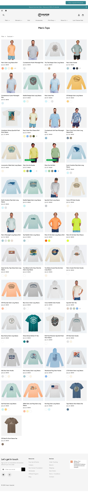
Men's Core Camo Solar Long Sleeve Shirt (74, 131)
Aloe (49, 171)
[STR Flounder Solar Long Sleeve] (11, 290)
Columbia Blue (27, 136)
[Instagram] (2, 10)
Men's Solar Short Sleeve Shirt (31, 130)
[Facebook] (6, 10)
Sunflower (12, 68)
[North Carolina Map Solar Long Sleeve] (11, 187)
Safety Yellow (49, 241)
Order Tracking (53, 462)
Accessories (39, 20)
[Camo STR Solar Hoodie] (76, 187)
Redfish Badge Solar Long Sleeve (32, 95)
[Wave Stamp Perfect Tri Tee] (33, 323)
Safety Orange (46, 241)
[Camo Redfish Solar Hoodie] (55, 290)
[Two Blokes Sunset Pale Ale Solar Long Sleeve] (55, 255)
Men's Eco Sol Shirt (50, 165)
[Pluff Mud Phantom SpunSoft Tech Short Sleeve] (55, 323)
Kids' (29, 20)
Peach (3, 308)
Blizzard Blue (77, 308)
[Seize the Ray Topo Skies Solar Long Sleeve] (11, 255)
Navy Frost (27, 341)
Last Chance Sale (78, 20)
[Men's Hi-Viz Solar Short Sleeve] (76, 222)
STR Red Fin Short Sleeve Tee (9, 438)
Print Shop (51, 20)
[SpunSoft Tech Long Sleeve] (55, 187)
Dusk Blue (68, 409)
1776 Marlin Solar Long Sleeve (74, 370)
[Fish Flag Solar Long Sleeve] (55, 391)
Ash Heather (46, 206)
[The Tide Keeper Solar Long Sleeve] (55, 49)
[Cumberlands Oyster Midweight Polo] (11, 83)
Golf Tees (46, 138)
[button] (83, 15)
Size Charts (52, 471)
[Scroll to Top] (85, 483)
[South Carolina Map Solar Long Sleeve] (76, 152)
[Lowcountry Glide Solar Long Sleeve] (11, 152)
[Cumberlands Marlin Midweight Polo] (33, 49)
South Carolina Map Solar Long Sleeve (75, 166)
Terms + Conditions (54, 474)
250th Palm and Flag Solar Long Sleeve (32, 404)
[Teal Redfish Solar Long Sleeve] (33, 222)
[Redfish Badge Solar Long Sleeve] (33, 83)
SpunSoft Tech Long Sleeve (52, 200)
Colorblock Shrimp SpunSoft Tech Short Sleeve (10, 131)
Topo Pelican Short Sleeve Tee (74, 403)
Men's (6, 20)
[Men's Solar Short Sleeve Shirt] (33, 117)
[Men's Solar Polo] (55, 83)
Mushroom (3, 444)
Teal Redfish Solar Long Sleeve (31, 235)
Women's (18, 20)
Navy (74, 68)
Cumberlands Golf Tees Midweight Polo (54, 131)
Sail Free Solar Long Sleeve (8, 403)
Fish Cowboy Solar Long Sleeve (31, 370)
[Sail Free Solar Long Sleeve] (11, 391)
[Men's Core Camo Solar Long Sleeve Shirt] (76, 117)
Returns (51, 465)
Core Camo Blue (68, 138)
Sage (9, 241)
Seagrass (6, 68)
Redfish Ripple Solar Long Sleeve (32, 200)
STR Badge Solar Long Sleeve (74, 95)
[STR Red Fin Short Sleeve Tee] (11, 425)
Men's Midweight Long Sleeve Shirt (11, 235)
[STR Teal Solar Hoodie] (76, 323)
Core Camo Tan (71, 138)
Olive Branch (27, 171)
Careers (31, 465)
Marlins (24, 68)
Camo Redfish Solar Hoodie (52, 303)
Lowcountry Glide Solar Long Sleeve (11, 165)
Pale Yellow (24, 136)
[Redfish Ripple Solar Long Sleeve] (33, 187)
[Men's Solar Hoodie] (76, 49)
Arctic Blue (46, 101)
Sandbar (9, 68)
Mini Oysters (3, 103)
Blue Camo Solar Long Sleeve (31, 303)
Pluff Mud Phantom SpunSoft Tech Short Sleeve (54, 336)
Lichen (24, 171)
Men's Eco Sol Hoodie (29, 165)
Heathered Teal (24, 341)
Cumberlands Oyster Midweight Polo (10, 96)
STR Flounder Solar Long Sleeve (10, 303)
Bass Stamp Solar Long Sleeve (9, 336)
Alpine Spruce (74, 308)
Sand (68, 308)
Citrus (3, 68)
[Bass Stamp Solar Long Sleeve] (11, 323)
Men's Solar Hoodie (71, 62)
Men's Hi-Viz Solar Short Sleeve (75, 235)
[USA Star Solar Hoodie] (11, 358)
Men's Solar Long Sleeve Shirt (9, 62)
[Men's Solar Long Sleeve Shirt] (11, 49)
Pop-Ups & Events (34, 462)
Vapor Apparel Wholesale (75, 2)
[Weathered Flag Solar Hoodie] (55, 358)
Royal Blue (55, 171)
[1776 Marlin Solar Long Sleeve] (76, 358)
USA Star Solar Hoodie (7, 370)
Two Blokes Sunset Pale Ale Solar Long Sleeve (54, 269)
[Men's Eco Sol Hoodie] (33, 152)
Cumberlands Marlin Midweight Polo (33, 62)
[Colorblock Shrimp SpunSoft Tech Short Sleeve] (11, 117)
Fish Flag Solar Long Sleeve (52, 403)
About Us (63, 20)
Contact (51, 477)
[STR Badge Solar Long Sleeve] (76, 83)
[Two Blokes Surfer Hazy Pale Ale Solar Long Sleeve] (33, 255)
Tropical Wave (30, 171)
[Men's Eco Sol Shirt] (55, 152)
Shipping (51, 468)
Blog (30, 477)
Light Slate (68, 68)
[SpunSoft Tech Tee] (76, 290)
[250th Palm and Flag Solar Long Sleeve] (33, 391)
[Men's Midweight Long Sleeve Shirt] (11, 222)
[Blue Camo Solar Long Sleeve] (33, 290)
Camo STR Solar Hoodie (73, 200)
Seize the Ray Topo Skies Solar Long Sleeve (11, 269)
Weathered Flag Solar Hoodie (53, 370)
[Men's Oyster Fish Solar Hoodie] (76, 255)
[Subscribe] (23, 469)
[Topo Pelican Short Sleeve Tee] (76, 391)
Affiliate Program (33, 474)
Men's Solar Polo (49, 95)
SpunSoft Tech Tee (71, 303)
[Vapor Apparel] (44, 15)
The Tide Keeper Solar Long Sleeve (54, 62)
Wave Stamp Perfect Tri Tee (31, 336)
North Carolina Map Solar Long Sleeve (10, 201)
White (46, 68)
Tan (49, 68)
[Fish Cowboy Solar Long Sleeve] (33, 358)
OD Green (34, 136)
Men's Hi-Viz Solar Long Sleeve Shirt (54, 235)
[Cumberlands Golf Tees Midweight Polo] (55, 117)
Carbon (77, 68)
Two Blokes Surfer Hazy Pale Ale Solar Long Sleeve (32, 269)
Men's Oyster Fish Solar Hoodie (74, 268)
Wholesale (32, 471)
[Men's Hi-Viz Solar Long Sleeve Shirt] (55, 222)
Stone (12, 241)
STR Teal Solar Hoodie (72, 336)
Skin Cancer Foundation (36, 468)
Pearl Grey (52, 101)
